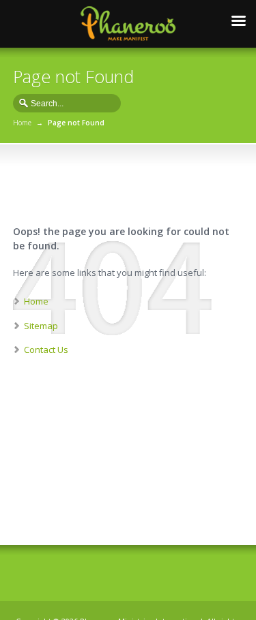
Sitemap (41, 326)
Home (22, 122)
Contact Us (46, 349)
